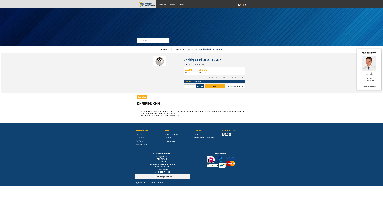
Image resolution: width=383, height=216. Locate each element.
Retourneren (168, 137)
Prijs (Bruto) (202, 73)
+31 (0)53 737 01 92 (369, 81)
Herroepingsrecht (141, 144)
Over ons (195, 134)
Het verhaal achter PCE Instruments (203, 137)
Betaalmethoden (170, 141)
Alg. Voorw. (139, 141)
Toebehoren (194, 49)
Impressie (139, 134)
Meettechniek (184, 49)
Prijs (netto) (188, 73)
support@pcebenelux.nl (369, 86)
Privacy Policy (140, 137)
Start (176, 49)
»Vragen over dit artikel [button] (235, 86)
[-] (198, 86)
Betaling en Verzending (172, 134)
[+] (202, 86)
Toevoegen (214, 86)
